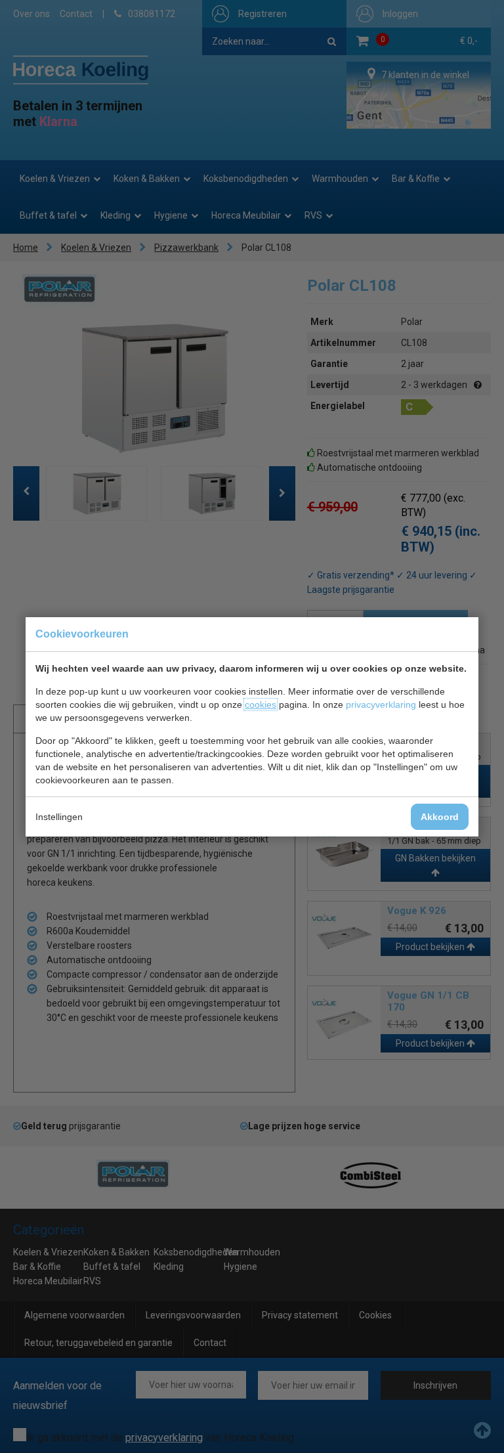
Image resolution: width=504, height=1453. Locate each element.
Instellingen (59, 817)
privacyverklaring (381, 704)
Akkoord (440, 817)
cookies (260, 704)
